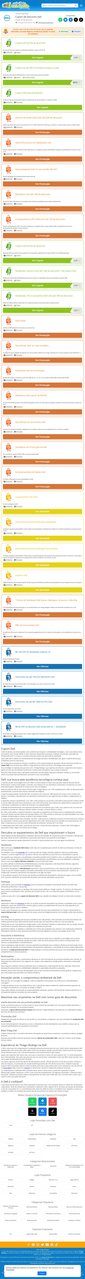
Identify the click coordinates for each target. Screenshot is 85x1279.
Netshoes (53, 1186)
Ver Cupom (37, 57)
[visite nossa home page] (21, 5)
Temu (74, 1186)
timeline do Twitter (41, 31)
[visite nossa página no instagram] (38, 1244)
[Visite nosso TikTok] (81, 20)
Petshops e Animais (74, 1220)
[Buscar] (75, 5)
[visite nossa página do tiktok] (56, 1244)
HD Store (32, 1152)
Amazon (27, 1068)
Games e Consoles (32, 1214)
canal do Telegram (26, 31)
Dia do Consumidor (74, 1234)
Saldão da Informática (53, 1146)
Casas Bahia (7, 1068)
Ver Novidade (42, 511)
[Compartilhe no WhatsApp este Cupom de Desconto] (60, 20)
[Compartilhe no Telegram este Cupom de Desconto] (65, 20)
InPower (10, 1152)
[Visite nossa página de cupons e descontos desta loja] (9, 43)
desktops (27, 885)
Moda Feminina (32, 1220)
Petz (10, 1193)
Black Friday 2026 (32, 1234)
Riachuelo (11, 1186)
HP (32, 1125)
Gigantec (10, 1146)
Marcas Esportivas (74, 1214)
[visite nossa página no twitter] (42, 1244)
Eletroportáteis (53, 1207)
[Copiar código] (79, 57)
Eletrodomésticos (32, 1207)
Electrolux (74, 1193)
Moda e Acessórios (10, 1220)
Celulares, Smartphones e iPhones (10, 1207)
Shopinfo (32, 1146)
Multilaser (53, 1139)
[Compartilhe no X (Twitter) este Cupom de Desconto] (76, 20)
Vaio (74, 1139)
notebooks (21, 852)
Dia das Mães (53, 1234)
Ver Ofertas (43, 666)
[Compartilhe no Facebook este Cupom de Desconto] (71, 20)
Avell (10, 1125)
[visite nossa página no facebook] (28, 1244)
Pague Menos (74, 1180)
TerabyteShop (32, 1139)
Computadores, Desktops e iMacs (32, 1166)
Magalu (32, 1180)
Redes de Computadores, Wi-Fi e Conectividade (74, 1166)
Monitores (53, 1166)
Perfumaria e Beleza (53, 1220)
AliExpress (32, 1193)
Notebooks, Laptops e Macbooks (11, 1166)
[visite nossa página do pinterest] (52, 1244)
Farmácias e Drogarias (10, 1214)
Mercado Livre (53, 1180)
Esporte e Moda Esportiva (74, 1207)
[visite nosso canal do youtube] (47, 1244)
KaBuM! (10, 1139)
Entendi (42, 1273)
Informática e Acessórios (45, 23)
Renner (32, 1186)
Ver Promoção (42, 132)
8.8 (11, 1234)
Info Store (74, 1146)
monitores (20, 903)
